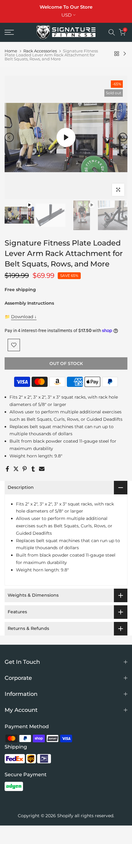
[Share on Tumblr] (33, 469)
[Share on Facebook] (7, 469)
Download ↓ (24, 316)
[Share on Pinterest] (24, 469)
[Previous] (9, 137)
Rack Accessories (40, 51)
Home (11, 51)
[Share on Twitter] (16, 469)
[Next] (122, 137)
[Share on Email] (42, 469)
